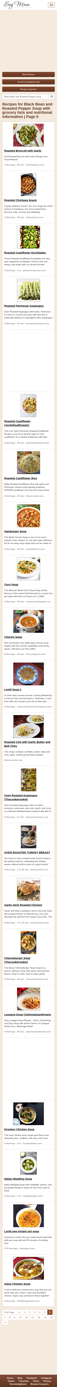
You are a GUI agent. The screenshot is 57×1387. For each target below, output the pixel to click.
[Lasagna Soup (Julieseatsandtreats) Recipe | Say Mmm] (28, 999)
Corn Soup (11, 584)
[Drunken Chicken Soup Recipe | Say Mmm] (28, 1113)
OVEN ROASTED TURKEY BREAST (27, 852)
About (10, 1378)
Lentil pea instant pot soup (21, 1231)
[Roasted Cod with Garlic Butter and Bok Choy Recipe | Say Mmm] (28, 726)
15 (51, 1317)
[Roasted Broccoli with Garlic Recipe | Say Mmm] (28, 135)
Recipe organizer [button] (28, 89)
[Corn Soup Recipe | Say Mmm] (28, 568)
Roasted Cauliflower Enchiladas (25, 252)
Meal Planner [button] (28, 74)
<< (19, 1312)
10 (20, 1317)
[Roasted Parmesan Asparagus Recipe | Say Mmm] (28, 290)
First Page (9, 1312)
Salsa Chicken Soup (17, 1283)
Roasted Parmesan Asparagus (24, 305)
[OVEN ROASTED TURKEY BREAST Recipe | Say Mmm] (28, 836)
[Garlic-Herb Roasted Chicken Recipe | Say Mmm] (28, 889)
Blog (19, 1378)
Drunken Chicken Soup (19, 1129)
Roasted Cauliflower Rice (20, 478)
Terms (36, 1381)
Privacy (47, 1381)
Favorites (24, 1381)
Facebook (32, 1378)
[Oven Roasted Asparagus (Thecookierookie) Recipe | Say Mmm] (28, 779)
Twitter (11, 1381)
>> (5, 1322)
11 (26, 1317)
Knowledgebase (18, 1384)
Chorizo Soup (13, 637)
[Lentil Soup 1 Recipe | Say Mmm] (28, 674)
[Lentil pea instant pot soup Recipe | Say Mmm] (28, 1215)
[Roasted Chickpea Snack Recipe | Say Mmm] (28, 184)
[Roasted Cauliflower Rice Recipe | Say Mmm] (28, 462)
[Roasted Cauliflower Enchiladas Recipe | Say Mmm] (28, 237)
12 (32, 1317)
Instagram (46, 1378)
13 (39, 1317)
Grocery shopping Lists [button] (28, 82)
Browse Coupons (40, 1384)
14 (45, 1317)
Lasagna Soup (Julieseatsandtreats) (27, 1014)
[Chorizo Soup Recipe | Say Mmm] (28, 621)
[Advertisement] (28, 40)
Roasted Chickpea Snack (20, 200)
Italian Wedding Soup (18, 1178)
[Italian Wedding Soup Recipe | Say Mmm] (28, 1163)
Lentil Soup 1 (12, 689)
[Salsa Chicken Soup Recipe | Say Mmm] (28, 1268)
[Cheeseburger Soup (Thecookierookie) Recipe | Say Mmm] (28, 942)
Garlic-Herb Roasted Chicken (23, 905)
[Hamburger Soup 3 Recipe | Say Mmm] (28, 515)
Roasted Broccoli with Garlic (22, 150)
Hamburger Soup (15, 531)
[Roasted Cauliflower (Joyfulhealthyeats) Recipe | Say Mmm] (28, 405)
